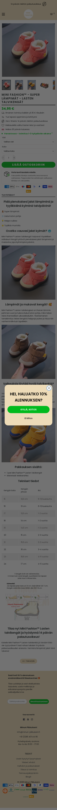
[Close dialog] (49, 388)
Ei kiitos (28, 418)
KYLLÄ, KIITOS (29, 409)
